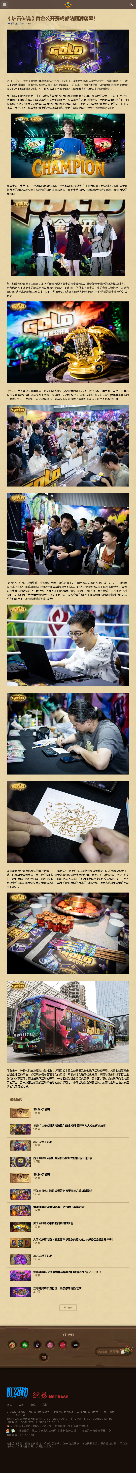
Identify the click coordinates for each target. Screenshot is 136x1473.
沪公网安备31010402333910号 (31, 1426)
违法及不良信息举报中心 (96, 1430)
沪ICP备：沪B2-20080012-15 (91, 1418)
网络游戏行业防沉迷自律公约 (72, 1426)
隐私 (9, 1404)
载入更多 (68, 1307)
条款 (33, 1404)
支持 (45, 1404)
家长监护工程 (68, 1430)
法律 (21, 1404)
